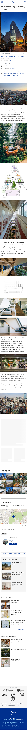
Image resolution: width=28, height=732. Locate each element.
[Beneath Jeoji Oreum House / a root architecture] (5, 652)
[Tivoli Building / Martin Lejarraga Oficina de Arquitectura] (5, 614)
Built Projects (17, 553)
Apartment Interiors (13, 56)
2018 (7, 66)
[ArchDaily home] (13, 2)
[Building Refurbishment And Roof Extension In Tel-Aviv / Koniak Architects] (5, 624)
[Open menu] (2, 2)
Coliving (22, 56)
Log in (24, 1)
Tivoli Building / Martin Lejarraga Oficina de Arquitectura (16, 612)
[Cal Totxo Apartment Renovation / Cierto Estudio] (6, 586)
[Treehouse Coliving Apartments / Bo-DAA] (9, 476)
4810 (7, 63)
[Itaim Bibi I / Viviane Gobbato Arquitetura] (5, 604)
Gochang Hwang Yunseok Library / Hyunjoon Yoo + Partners (17, 641)
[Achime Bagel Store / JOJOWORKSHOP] (5, 662)
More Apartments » (22, 629)
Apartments (4, 56)
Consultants (6, 73)
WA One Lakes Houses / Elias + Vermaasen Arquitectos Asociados (18, 574)
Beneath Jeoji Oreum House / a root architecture (18, 650)
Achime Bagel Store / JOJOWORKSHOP (16, 660)
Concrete (4, 553)
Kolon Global (13, 73)
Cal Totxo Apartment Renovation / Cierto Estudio (17, 584)
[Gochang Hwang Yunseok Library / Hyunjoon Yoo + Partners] (5, 643)
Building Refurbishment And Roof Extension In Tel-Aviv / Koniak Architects (18, 622)
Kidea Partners (15, 75)
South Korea (11, 58)
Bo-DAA (10, 60)
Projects (10, 553)
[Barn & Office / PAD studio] (6, 566)
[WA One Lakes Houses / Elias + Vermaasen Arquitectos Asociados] (6, 576)
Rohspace (12, 68)
